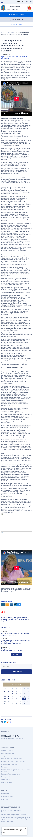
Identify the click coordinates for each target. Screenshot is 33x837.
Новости (4, 790)
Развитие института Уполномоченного (13, 761)
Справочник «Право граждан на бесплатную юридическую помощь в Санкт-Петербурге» (15, 818)
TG (5, 722)
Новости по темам (7, 796)
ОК (8, 722)
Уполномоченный (8, 747)
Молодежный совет (7, 777)
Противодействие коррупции (10, 774)
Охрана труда (5, 779)
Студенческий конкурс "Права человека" (14, 814)
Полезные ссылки (7, 821)
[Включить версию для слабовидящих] (19, 1)
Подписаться (17, 671)
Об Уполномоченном (7, 753)
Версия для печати (7, 601)
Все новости (16, 654)
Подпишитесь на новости (9, 662)
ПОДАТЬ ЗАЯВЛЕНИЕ (17, 19)
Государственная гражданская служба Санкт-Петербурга (16, 770)
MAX (10, 722)
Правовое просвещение (10, 807)
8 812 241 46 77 (10, 735)
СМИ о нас (4, 799)
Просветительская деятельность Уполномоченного (11, 811)
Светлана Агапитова (7, 750)
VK (2, 722)
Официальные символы (9, 764)
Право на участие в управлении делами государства (14, 57)
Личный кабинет (6, 782)
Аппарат (4, 756)
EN (31, 2)
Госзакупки (4, 767)
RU (27, 2)
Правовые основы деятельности (11, 759)
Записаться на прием (17, 15)
